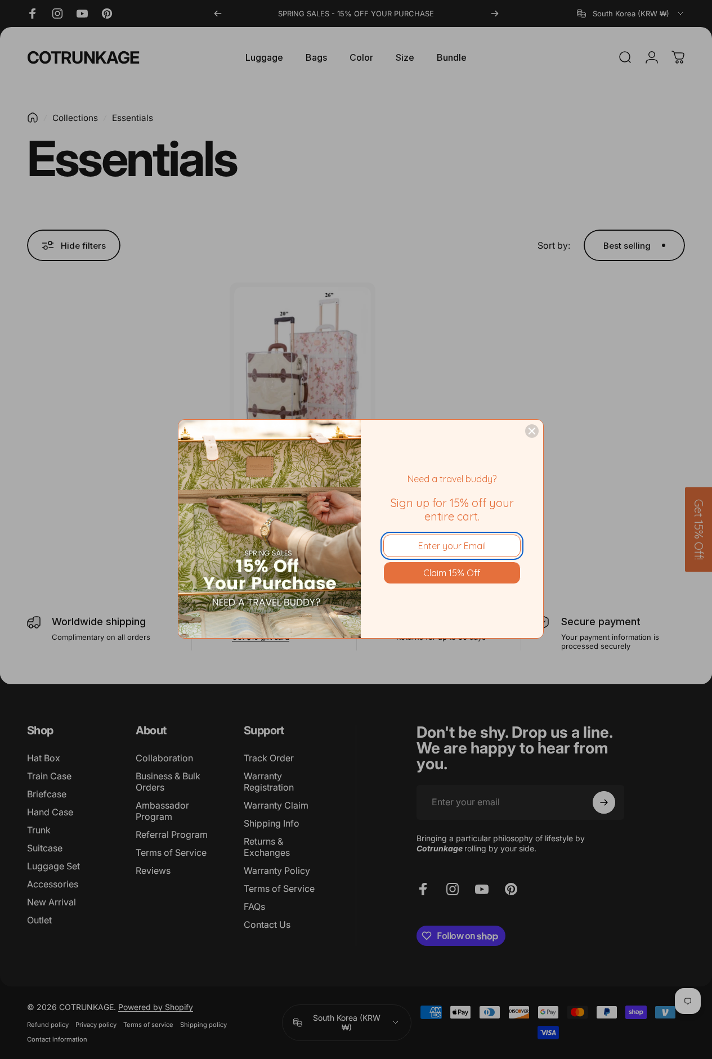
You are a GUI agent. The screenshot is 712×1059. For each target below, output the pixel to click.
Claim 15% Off (452, 572)
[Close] (532, 431)
